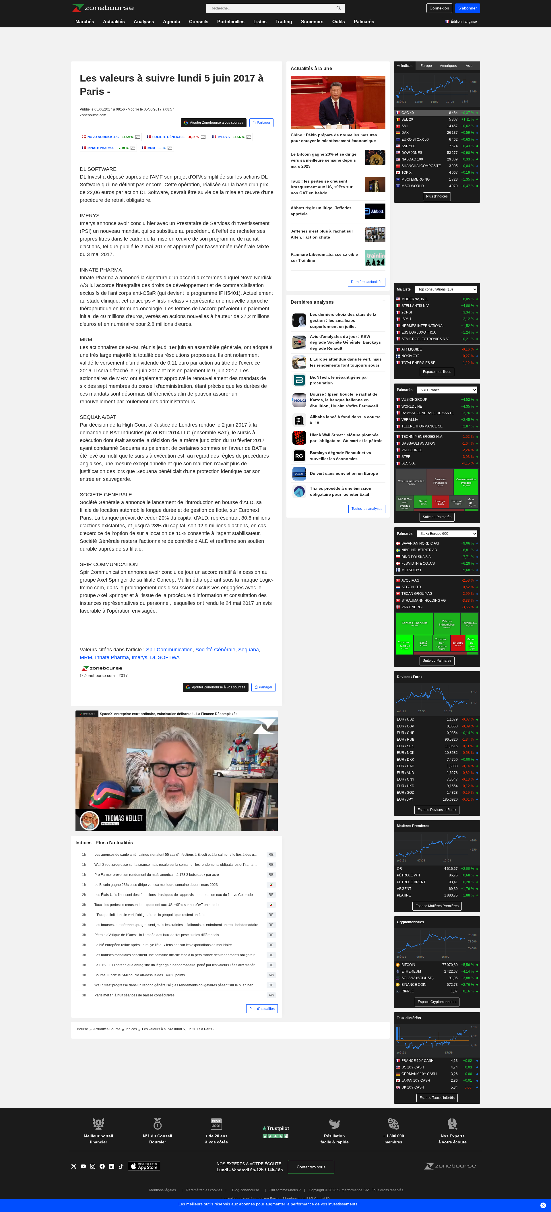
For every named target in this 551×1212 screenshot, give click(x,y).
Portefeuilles (231, 21)
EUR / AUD (405, 773)
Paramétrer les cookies (204, 1190)
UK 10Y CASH (412, 1087)
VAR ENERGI (411, 607)
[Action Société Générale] (202, 137)
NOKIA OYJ (410, 356)
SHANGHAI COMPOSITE (421, 166)
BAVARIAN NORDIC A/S (420, 543)
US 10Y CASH (412, 1067)
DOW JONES (411, 153)
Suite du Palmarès (437, 517)
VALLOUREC (411, 450)
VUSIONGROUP (414, 400)
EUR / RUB (405, 739)
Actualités (114, 21)
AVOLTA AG (410, 580)
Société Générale (215, 650)
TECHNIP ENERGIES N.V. (422, 437)
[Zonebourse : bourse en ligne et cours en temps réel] (102, 8)
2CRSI (406, 312)
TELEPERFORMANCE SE (422, 426)
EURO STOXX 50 (415, 140)
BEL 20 (407, 119)
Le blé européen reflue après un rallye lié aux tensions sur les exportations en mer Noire (163, 945)
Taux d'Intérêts (409, 1018)
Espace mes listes (437, 372)
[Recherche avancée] (338, 8)
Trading (284, 21)
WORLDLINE (411, 406)
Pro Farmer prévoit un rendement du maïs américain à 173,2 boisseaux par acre (156, 875)
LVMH (406, 319)
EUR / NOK (405, 753)
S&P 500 (408, 146)
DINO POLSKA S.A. (416, 557)
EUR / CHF (405, 733)
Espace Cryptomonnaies (437, 1002)
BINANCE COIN (413, 985)
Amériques (448, 66)
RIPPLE (407, 991)
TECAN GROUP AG (416, 594)
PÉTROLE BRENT (411, 882)
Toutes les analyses (367, 509)
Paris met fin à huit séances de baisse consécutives (134, 995)
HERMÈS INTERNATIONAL (423, 326)
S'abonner (467, 8)
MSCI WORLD (412, 186)
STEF (405, 457)
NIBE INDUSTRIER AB (419, 550)
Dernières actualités (366, 282)
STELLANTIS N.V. (415, 306)
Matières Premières (413, 826)
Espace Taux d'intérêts (437, 1098)
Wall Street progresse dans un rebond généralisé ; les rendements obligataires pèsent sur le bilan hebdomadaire (176, 985)
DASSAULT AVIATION (418, 444)
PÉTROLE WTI (408, 875)
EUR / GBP (405, 726)
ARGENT (404, 889)
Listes (260, 21)
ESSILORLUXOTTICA (418, 332)
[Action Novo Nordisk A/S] (137, 137)
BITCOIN (408, 965)
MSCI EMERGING (415, 179)
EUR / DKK (405, 760)
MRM (86, 657)
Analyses (144, 21)
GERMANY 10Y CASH (419, 1074)
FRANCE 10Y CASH (417, 1061)
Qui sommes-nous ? (285, 1190)
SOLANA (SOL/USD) (417, 978)
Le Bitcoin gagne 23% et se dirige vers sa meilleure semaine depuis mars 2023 (156, 885)
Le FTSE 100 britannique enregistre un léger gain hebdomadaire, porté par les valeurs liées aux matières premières (176, 965)
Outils (338, 21)
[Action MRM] (169, 148)
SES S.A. (408, 463)
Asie (469, 66)
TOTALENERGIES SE (418, 363)
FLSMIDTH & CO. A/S (418, 564)
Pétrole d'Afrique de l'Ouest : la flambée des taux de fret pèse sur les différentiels (156, 935)
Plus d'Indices (437, 196)
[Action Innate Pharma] (132, 148)
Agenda (171, 21)
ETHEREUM (411, 971)
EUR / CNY (405, 779)
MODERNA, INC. (414, 299)
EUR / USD (405, 719)
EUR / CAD (405, 766)
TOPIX (406, 173)
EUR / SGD (405, 793)
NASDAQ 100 (412, 159)
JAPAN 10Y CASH (415, 1081)
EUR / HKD (405, 786)
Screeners (312, 21)
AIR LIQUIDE (411, 349)
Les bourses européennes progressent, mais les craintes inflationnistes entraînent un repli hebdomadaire (176, 925)
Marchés (84, 21)
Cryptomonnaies (410, 922)
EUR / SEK (405, 746)
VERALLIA (409, 420)
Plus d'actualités (262, 1009)
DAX (405, 133)
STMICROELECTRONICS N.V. (425, 339)
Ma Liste (404, 289)
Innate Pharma (112, 657)
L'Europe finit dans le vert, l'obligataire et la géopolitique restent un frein (149, 915)
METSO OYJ (411, 570)
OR (399, 869)
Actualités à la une (311, 68)
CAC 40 (407, 113)
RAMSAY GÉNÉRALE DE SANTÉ (427, 413)
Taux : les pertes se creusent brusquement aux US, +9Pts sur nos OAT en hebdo (156, 905)
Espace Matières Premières (437, 906)
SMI (404, 126)
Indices (406, 66)
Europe (426, 66)
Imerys (139, 657)
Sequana (248, 650)
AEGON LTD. (411, 587)
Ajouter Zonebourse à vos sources (216, 123)
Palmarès (364, 21)
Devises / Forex (409, 677)
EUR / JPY (405, 799)
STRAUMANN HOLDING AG (423, 601)
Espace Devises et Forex (437, 810)
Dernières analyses (312, 302)
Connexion (439, 8)
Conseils (198, 21)
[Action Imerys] (248, 137)
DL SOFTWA (165, 657)
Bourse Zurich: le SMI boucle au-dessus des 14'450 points (139, 975)
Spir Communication (169, 650)
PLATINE (404, 895)
